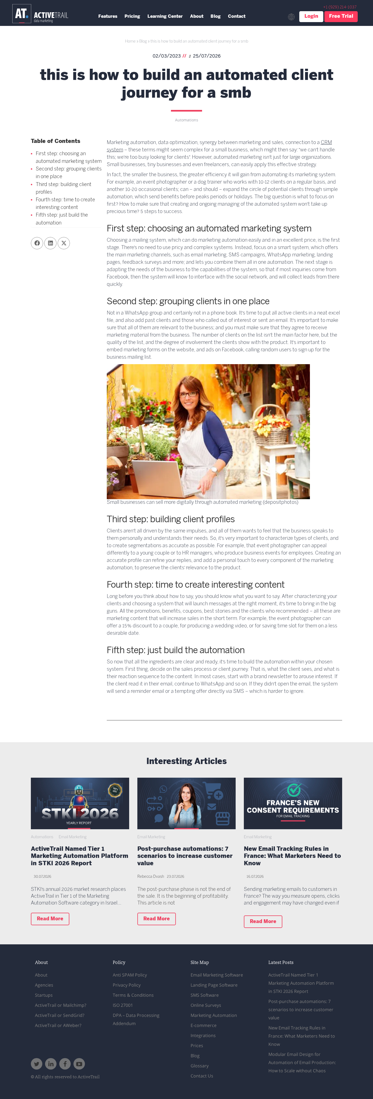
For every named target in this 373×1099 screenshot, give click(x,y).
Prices (197, 1046)
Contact (236, 16)
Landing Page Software (214, 985)
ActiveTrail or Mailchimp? (60, 1005)
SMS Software (205, 995)
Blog (216, 16)
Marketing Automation (214, 1015)
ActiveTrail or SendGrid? (59, 1015)
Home (130, 42)
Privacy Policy (127, 985)
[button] (37, 243)
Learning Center (165, 16)
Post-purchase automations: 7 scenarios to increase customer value (185, 857)
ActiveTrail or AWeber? (58, 1025)
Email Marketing (73, 837)
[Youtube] (79, 1064)
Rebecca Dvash (150, 877)
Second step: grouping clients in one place (69, 173)
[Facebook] (65, 1064)
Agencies (44, 985)
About (196, 16)
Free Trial (341, 16)
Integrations (203, 1035)
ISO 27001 (123, 1005)
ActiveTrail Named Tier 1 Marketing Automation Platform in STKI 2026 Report (79, 857)
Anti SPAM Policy (130, 975)
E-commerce (204, 1025)
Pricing (132, 16)
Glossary (200, 1066)
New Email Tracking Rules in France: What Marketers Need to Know (292, 857)
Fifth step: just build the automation (62, 219)
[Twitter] (36, 1064)
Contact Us (202, 1076)
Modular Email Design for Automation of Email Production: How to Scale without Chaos (302, 1062)
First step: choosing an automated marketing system (69, 157)
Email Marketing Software (217, 975)
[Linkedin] (51, 1064)
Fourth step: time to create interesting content (65, 204)
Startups (44, 995)
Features (107, 16)
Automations (186, 120)
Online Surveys (206, 1005)
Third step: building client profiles (63, 188)
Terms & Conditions (133, 995)
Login (311, 16)
